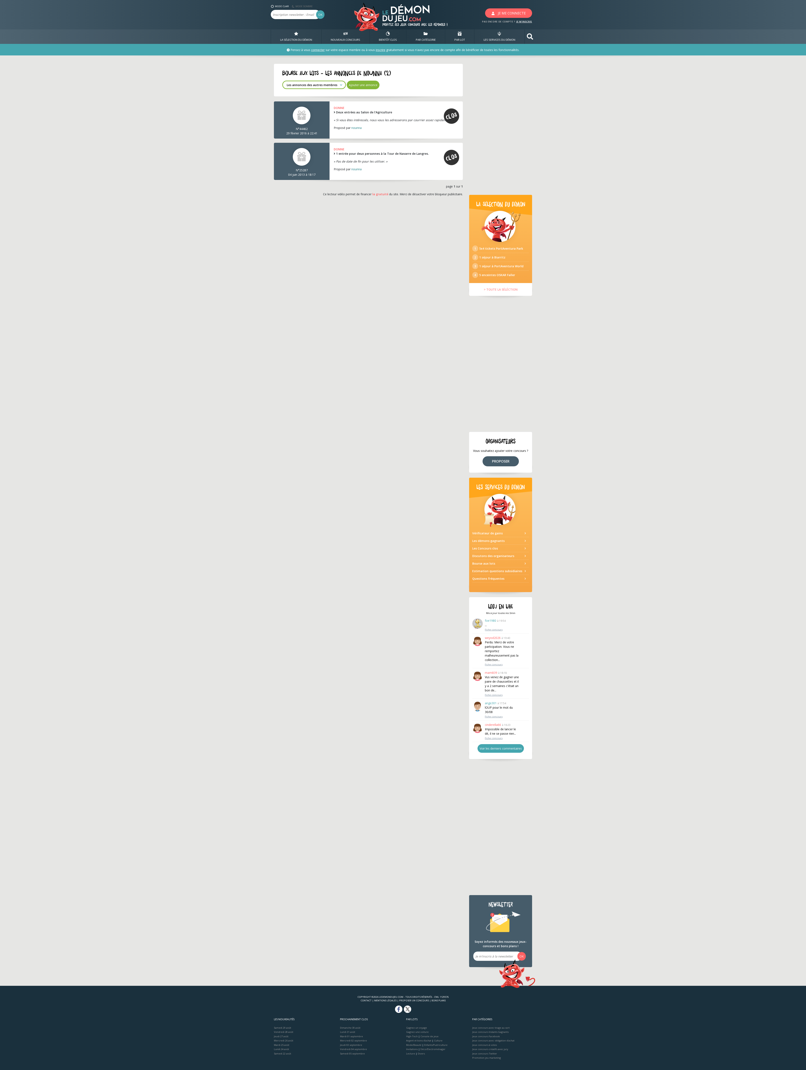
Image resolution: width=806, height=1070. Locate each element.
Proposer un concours (414, 1000)
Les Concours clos (485, 548)
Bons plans (439, 1000)
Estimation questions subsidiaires (497, 571)
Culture (438, 1040)
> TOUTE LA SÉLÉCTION (501, 289)
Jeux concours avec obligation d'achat (493, 1040)
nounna (356, 128)
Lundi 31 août (347, 1031)
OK (320, 15)
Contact (366, 1000)
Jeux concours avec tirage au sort (491, 1027)
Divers (421, 1053)
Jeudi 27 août (281, 1036)
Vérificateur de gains (487, 533)
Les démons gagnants (488, 541)
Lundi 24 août (281, 1049)
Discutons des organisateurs (493, 556)
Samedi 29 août (282, 1027)
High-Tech (412, 1036)
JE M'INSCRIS (524, 21)
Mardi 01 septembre (351, 1036)
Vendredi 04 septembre (353, 1049)
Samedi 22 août (282, 1053)
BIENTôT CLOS (388, 40)
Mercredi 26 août (283, 1040)
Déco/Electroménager (432, 1049)
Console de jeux (429, 1036)
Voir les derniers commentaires (501, 748)
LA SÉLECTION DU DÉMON (296, 40)
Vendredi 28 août (283, 1031)
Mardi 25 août (281, 1044)
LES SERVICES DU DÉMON (499, 40)
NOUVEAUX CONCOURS (345, 40)
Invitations (412, 1049)
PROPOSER (500, 461)
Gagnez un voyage (416, 1027)
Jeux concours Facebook (486, 1036)
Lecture (410, 1053)
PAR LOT (459, 40)
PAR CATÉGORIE (426, 40)
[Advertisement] (500, 127)
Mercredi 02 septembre (353, 1040)
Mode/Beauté (413, 1044)
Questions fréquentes (488, 579)
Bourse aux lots (483, 563)
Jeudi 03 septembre (351, 1044)
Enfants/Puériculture (435, 1044)
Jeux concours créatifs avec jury (490, 1049)
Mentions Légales (385, 1000)
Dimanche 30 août (350, 1027)
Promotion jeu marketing (486, 1057)
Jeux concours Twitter (484, 1053)
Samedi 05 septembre (352, 1053)
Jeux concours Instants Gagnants (490, 1031)
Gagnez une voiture (417, 1031)
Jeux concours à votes (484, 1044)
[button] (530, 36)
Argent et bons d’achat (418, 1040)
